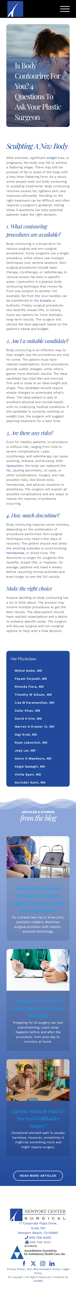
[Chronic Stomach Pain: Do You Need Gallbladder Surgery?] (38, 1080)
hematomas (15, 553)
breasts (45, 300)
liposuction (14, 466)
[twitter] (33, 1263)
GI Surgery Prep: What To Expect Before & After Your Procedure (38, 1008)
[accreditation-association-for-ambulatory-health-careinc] (38, 1246)
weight (51, 158)
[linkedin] (51, 1263)
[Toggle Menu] (65, 9)
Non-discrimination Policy (43, 1269)
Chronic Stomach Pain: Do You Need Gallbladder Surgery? (38, 1118)
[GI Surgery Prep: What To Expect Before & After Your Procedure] (38, 970)
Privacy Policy (15, 1269)
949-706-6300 (40, 1238)
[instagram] (42, 1263)
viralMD (38, 1280)
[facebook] (24, 1263)
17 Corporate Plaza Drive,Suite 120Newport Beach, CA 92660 (38, 1228)
